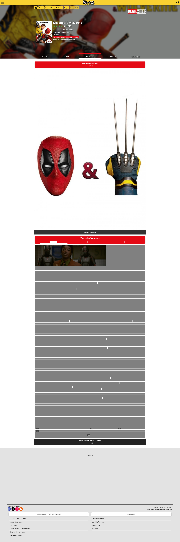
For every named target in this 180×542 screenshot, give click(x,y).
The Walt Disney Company (18, 519)
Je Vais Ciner (96, 525)
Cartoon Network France (18, 532)
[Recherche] (177, 2)
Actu (44, 57)
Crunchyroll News (98, 519)
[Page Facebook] (9, 509)
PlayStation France (16, 535)
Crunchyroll (13, 525)
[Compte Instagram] (17, 509)
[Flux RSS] (21, 509)
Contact (155, 507)
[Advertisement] (90, 477)
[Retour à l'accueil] (88, 2)
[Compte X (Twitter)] (13, 509)
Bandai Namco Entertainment (20, 529)
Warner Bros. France (16, 522)
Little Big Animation (98, 522)
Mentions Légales (165, 507)
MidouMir (95, 529)
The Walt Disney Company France (66, 37)
